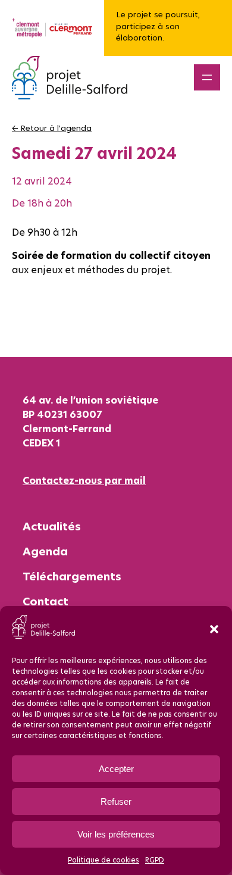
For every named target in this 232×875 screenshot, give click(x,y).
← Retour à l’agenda (52, 128)
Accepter (116, 769)
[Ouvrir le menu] (207, 77)
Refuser (116, 801)
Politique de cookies (103, 859)
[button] (214, 629)
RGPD (154, 859)
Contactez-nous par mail (84, 480)
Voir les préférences (116, 834)
